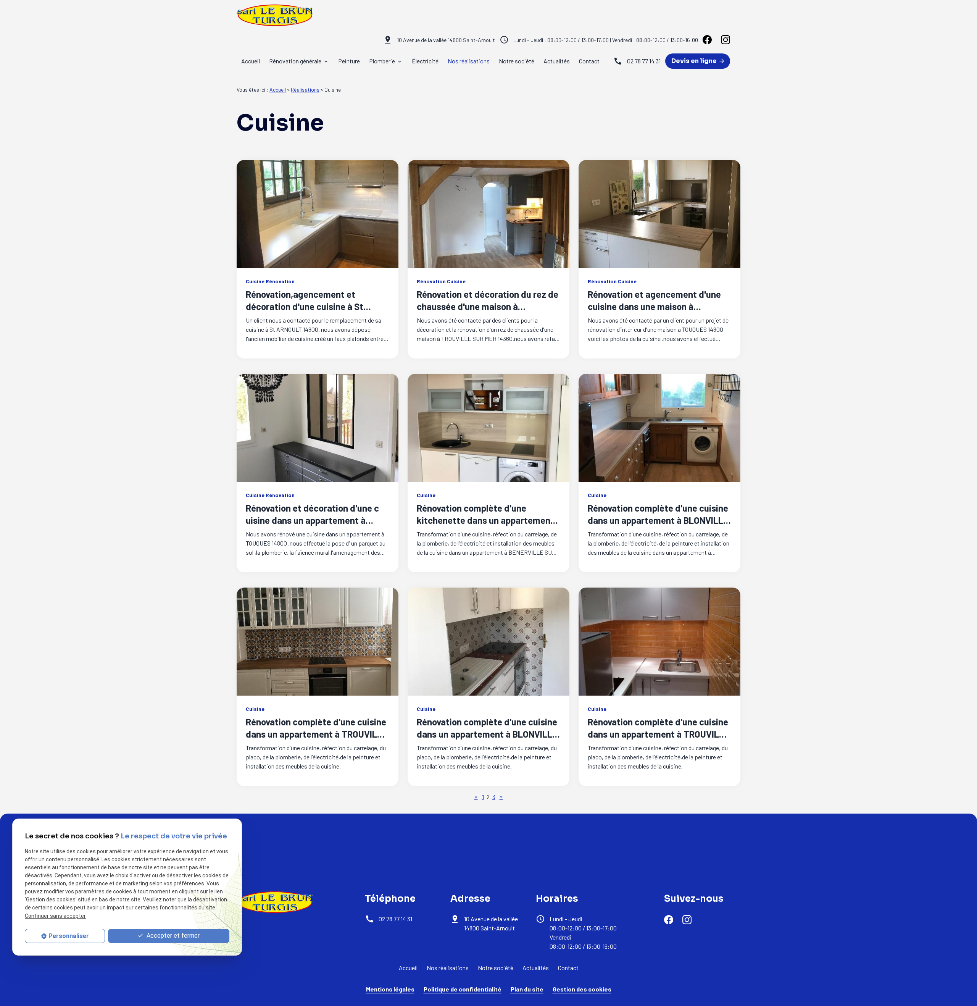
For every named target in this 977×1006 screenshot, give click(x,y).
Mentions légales (390, 989)
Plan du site (527, 989)
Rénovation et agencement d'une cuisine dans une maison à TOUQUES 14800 (654, 306)
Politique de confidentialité (462, 989)
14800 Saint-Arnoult (446, 40)
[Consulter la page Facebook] (707, 39)
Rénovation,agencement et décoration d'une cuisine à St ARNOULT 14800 (304, 306)
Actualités (556, 61)
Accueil (250, 61)
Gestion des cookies (582, 989)
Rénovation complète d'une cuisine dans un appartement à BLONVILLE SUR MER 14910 (658, 520)
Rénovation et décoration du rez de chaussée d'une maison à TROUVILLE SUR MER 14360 (487, 306)
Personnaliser (68, 936)
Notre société (516, 61)
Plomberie (382, 61)
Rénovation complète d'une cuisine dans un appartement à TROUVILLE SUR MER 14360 (316, 734)
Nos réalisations (469, 61)
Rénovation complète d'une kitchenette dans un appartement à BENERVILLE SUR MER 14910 (485, 520)
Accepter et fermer (172, 935)
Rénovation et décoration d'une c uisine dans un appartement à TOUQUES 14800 (312, 520)
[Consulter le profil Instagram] (725, 39)
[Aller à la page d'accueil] (275, 15)
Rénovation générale (295, 61)
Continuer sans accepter (55, 916)
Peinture (349, 61)
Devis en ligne (694, 61)
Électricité (425, 61)
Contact (589, 61)
